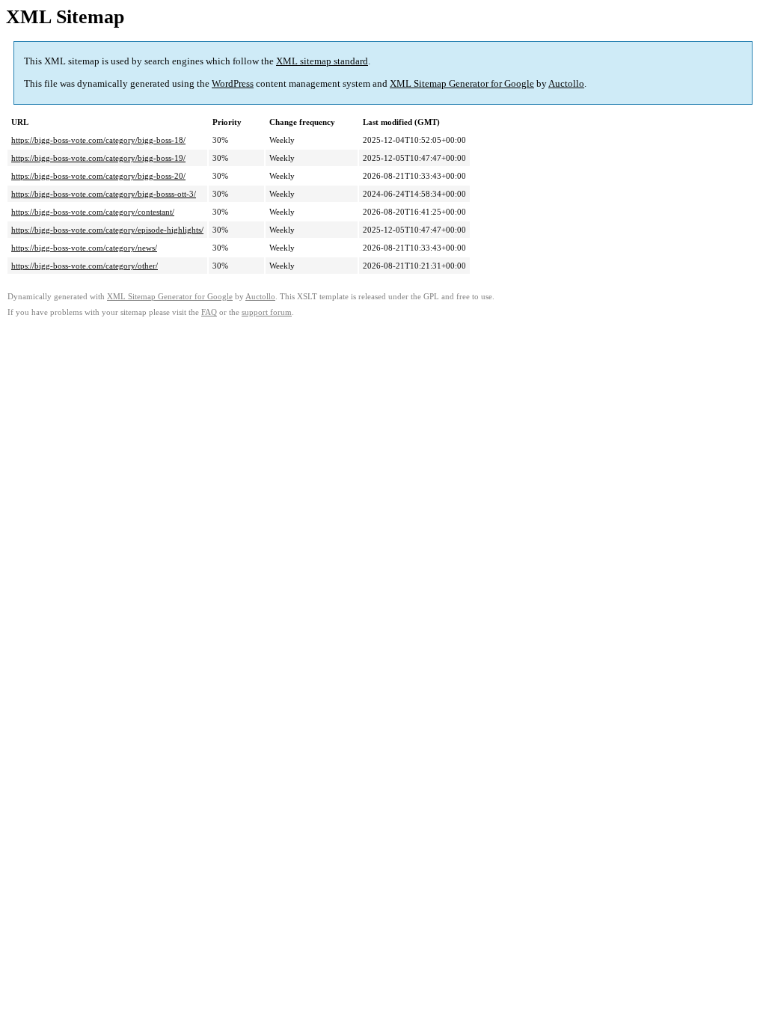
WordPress (233, 83)
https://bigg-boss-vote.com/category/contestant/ (92, 211)
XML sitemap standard (322, 61)
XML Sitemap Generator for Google (462, 83)
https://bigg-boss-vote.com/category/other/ (84, 265)
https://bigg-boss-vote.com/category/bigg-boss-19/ (98, 157)
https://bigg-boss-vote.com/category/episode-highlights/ (107, 229)
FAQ (209, 312)
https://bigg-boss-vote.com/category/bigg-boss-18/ (98, 139)
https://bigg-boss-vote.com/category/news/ (84, 247)
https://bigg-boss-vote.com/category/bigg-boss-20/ (98, 175)
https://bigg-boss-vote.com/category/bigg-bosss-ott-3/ (103, 193)
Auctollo (566, 83)
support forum (267, 312)
